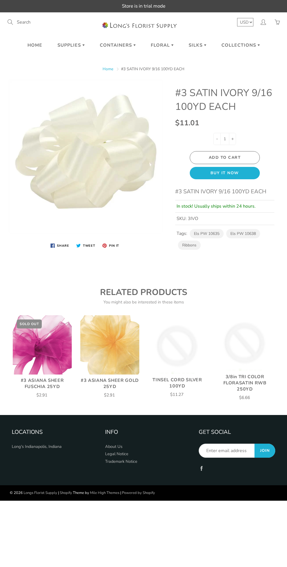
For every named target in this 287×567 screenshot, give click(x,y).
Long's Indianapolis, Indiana (37, 446)
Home (34, 45)
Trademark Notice (121, 461)
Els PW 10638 (243, 233)
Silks (196, 45)
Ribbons (189, 245)
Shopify (66, 492)
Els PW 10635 (206, 233)
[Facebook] (202, 468)
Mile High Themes (104, 492)
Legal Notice (116, 454)
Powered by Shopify (138, 492)
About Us (113, 446)
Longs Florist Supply (40, 492)
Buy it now (224, 173)
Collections (239, 45)
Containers (116, 45)
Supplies (69, 45)
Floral (161, 45)
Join (265, 450)
